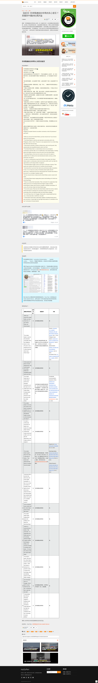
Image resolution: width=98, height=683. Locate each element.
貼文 (39, 269)
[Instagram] (26, 677)
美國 (29, 10)
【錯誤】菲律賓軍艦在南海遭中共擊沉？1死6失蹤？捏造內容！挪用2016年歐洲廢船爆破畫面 (49, 648)
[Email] (33, 677)
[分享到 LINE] (55, 19)
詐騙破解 (44, 2)
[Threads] (31, 677)
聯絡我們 (61, 2)
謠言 (26, 10)
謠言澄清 (39, 2)
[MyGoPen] (25, 2)
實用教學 (50, 2)
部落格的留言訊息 (45, 269)
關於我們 (55, 2)
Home (23, 10)
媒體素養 (66, 2)
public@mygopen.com (28, 674)
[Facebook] (22, 677)
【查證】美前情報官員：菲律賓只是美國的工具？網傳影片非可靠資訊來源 (37, 661)
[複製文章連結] (58, 19)
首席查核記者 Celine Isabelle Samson (40, 624)
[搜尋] (74, 6)
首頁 (35, 2)
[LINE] (28, 677)
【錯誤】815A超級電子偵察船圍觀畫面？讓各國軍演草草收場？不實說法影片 (31, 649)
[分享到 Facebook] (52, 19)
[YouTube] (24, 677)
